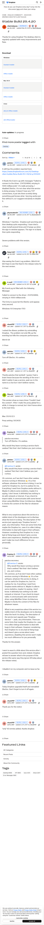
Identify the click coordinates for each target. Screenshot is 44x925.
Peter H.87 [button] (11, 252)
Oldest (11, 158)
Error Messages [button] (9, 775)
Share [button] (36, 773)
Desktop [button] (5, 146)
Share (5, 138)
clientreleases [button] (12, 26)
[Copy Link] (8, 31)
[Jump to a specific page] (40, 157)
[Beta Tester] (33, 252)
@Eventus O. (10, 466)
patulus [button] (10, 163)
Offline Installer (8, 74)
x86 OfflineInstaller (9, 120)
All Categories (8, 750)
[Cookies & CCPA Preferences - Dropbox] (22, 915)
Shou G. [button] (10, 394)
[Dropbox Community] (11, 2)
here (18, 9)
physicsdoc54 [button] (12, 213)
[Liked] (34, 163)
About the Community (11, 763)
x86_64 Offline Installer (11, 111)
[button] (4, 27)
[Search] (37, 2)
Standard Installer (9, 65)
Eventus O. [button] (11, 432)
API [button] (18, 773)
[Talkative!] (31, 163)
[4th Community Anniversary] (30, 26)
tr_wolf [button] (9, 282)
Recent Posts (8, 754)
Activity (6, 759)
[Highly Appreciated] (36, 26)
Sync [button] (27, 773)
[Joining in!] (33, 26)
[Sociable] (36, 252)
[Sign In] (41, 2)
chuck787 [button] (10, 324)
